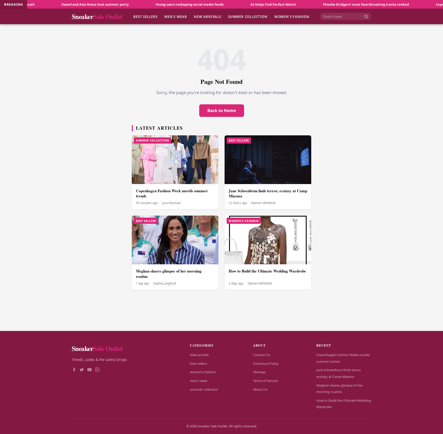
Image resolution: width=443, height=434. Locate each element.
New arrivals (207, 16)
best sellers (145, 16)
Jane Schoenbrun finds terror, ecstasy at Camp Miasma (268, 193)
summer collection (247, 16)
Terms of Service (265, 380)
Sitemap (259, 372)
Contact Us (261, 354)
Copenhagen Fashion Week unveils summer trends (172, 193)
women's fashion (203, 372)
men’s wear (175, 16)
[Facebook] (74, 370)
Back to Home (221, 110)
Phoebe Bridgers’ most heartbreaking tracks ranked (347, 4)
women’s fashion (291, 16)
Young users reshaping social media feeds (170, 4)
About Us (260, 389)
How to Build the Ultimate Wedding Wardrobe (267, 271)
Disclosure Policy (266, 363)
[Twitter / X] (81, 370)
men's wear (198, 380)
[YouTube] (89, 370)
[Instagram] (97, 370)
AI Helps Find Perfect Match (254, 4)
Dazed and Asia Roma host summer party (75, 4)
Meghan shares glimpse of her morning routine (169, 273)
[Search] (366, 16)
